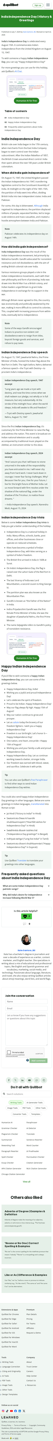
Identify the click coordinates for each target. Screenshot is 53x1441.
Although (38, 205)
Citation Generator (34, 1163)
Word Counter (32, 1145)
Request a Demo (33, 1333)
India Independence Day (18, 118)
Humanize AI (7, 1122)
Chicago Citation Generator (13, 1174)
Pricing (29, 1319)
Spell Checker (7, 1157)
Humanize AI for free (26, 100)
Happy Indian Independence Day (22, 122)
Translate (21, 860)
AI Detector (31, 1128)
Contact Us (31, 1380)
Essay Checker (8, 1163)
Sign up (38, 5)
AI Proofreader (32, 1151)
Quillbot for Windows (11, 1337)
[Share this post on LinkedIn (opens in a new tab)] (22, 1080)
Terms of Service (20, 1425)
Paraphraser (31, 1122)
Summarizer (7, 1140)
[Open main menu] (48, 5)
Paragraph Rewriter (10, 1151)
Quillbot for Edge (9, 1319)
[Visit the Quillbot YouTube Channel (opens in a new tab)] (29, 1080)
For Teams (30, 1323)
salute (16, 722)
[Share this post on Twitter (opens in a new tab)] (15, 1080)
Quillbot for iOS (8, 1333)
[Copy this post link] (44, 1080)
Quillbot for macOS (10, 1342)
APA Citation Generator (11, 1168)
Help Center (31, 1376)
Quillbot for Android (10, 1328)
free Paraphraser (39, 779)
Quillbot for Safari (9, 1323)
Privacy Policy (6, 1425)
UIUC (16, 1438)
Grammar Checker (9, 1128)
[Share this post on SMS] (36, 1080)
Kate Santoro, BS (29, 32)
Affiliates (30, 1328)
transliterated (37, 804)
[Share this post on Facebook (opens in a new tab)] (9, 1080)
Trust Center (31, 1366)
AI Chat (18, 71)
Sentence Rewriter (34, 1140)
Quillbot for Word (9, 1346)
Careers (29, 1371)
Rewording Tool (8, 1145)
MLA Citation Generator (36, 1168)
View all (26, 1181)
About (29, 1362)
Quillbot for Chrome (10, 1314)
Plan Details (31, 1314)
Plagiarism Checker (10, 1134)
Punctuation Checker (35, 1157)
